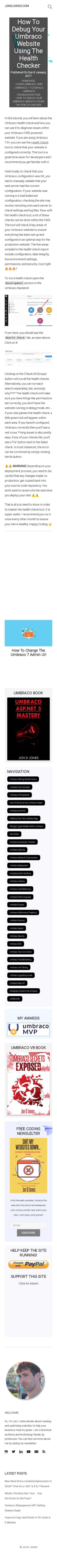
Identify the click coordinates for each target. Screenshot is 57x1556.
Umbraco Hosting (17, 881)
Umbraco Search (16, 928)
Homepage (28, 80)
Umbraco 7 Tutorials (29, 87)
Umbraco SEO (16, 944)
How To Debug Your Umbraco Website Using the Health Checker (28, 101)
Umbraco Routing (17, 920)
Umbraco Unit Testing (19, 967)
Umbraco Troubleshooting (20, 960)
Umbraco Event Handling (20, 873)
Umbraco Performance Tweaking (23, 913)
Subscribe (28, 1232)
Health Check (39, 142)
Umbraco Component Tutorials (22, 842)
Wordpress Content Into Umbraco (23, 991)
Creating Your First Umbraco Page (24, 818)
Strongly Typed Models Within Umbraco (26, 826)
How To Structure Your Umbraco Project (26, 803)
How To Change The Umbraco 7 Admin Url (28, 652)
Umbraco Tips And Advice (21, 952)
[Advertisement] (28, 1309)
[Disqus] (28, 575)
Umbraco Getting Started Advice (23, 779)
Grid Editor (14, 834)
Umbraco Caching (17, 850)
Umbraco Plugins (17, 905)
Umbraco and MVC (18, 811)
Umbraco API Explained (19, 795)
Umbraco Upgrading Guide (21, 975)
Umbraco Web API (17, 983)
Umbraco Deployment (19, 865)
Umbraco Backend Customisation (24, 858)
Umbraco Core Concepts (20, 787)
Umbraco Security (17, 936)
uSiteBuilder (15, 999)
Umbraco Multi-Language (20, 897)
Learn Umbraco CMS (29, 84)
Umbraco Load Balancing (20, 889)
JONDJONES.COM (17, 5)
